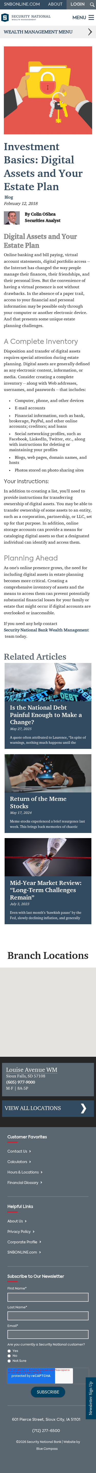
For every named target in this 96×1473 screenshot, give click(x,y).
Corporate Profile (22, 1242)
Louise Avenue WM (31, 1070)
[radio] (48, 1351)
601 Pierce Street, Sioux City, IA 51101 (46, 1420)
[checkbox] (48, 1356)
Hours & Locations (23, 1172)
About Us (15, 1221)
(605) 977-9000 (20, 1082)
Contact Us (17, 1151)
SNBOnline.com (22, 5)
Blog (9, 197)
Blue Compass (47, 1449)
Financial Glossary (22, 1183)
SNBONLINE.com (22, 1252)
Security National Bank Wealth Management (46, 630)
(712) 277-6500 (46, 1431)
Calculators (17, 1162)
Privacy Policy (19, 1232)
